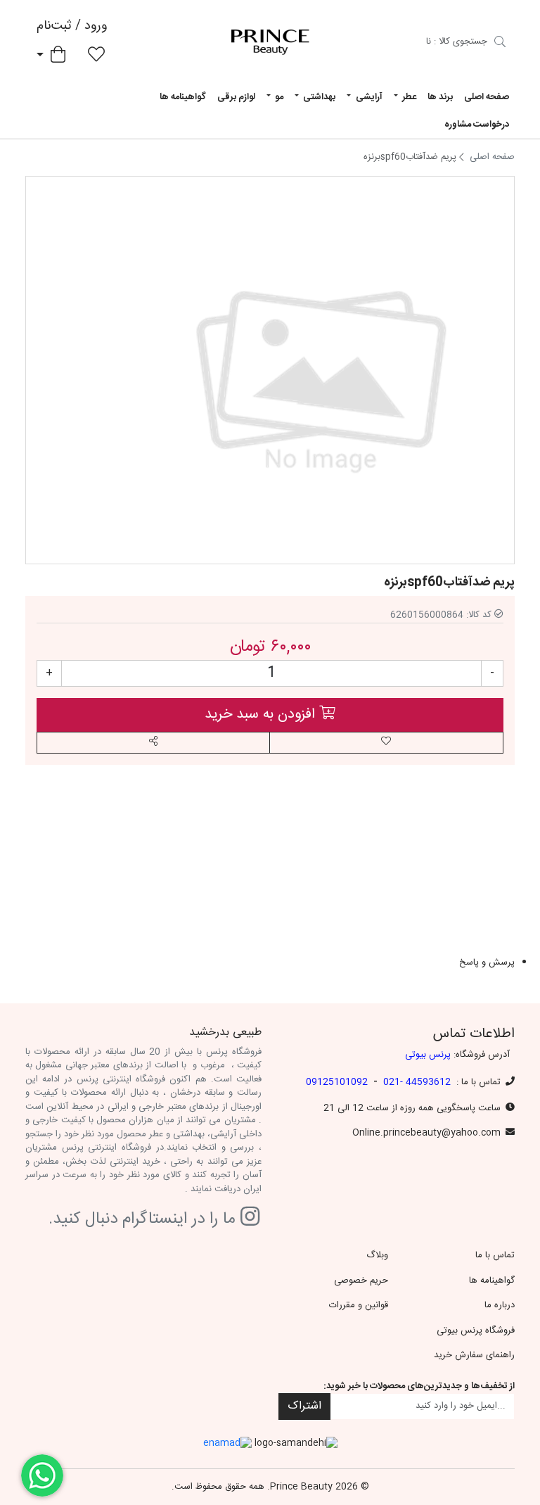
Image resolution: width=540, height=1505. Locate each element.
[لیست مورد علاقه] (96, 57)
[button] (153, 743)
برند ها (440, 97)
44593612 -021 (417, 1082)
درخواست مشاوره (476, 124)
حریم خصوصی (361, 1280)
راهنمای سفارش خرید (474, 1355)
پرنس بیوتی (428, 1054)
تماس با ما (495, 1255)
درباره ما (499, 1305)
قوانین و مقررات (358, 1305)
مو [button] (278, 97)
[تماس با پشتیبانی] (42, 1475)
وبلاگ (377, 1255)
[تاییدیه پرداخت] (500, 43)
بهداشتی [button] (318, 97)
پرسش (419, 823)
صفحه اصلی (486, 97)
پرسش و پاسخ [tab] (487, 963)
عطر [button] (408, 97)
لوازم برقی (236, 97)
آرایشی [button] (368, 97)
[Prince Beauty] (270, 42)
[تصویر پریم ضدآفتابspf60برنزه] (320, 370)
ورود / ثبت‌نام (72, 26)
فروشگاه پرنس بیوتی (476, 1330)
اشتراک (304, 1406)
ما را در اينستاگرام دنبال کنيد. (144, 1219)
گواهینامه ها (183, 97)
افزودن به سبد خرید (262, 714)
